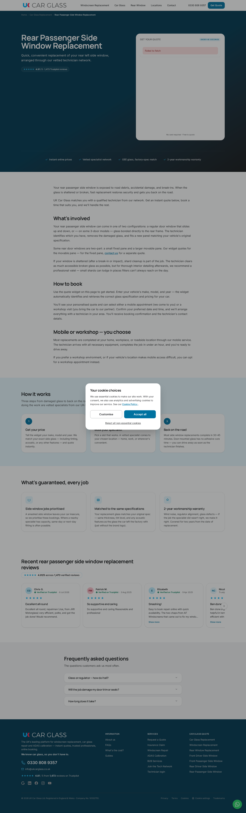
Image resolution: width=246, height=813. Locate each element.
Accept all (140, 414)
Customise (106, 414)
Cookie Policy (130, 404)
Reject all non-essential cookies (123, 423)
